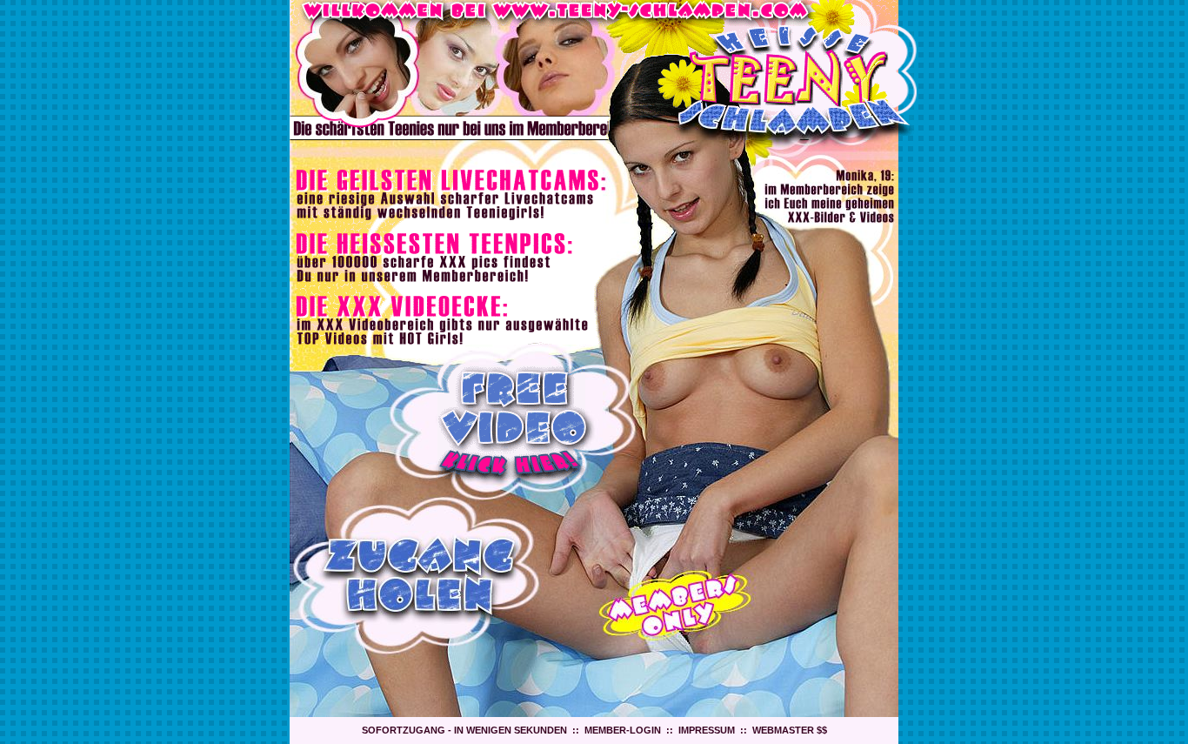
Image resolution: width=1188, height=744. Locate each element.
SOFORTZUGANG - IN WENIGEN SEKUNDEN (464, 730)
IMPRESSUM (706, 730)
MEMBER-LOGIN (622, 730)
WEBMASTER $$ (789, 730)
